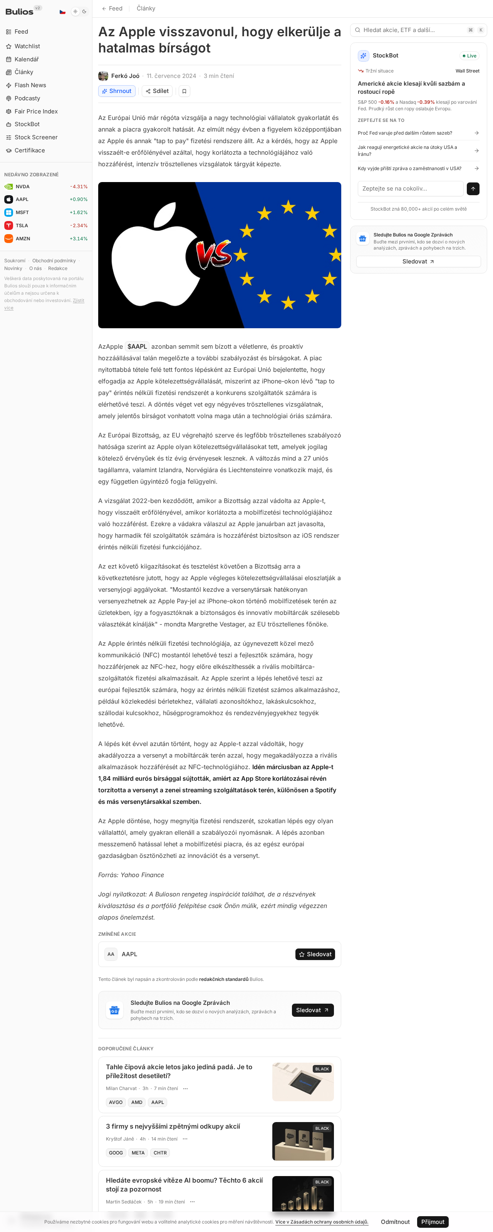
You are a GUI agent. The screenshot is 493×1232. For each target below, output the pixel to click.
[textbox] (411, 188)
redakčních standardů (223, 979)
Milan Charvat (121, 1088)
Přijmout (432, 1221)
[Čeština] (62, 12)
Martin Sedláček (124, 1202)
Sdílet (161, 91)
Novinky (13, 268)
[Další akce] (185, 1088)
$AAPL (137, 346)
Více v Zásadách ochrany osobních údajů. (322, 1222)
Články (146, 8)
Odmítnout (395, 1221)
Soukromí (14, 260)
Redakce (57, 268)
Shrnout (120, 91)
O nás (35, 268)
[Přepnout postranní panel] (92, 616)
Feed (115, 8)
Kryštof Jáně (120, 1139)
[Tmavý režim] (79, 12)
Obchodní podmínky (54, 260)
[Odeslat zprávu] (473, 189)
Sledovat (319, 954)
